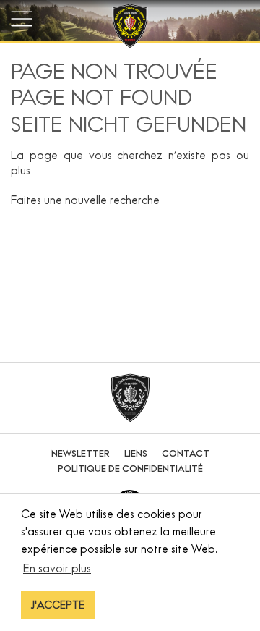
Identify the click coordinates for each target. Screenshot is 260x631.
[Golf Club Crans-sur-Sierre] (130, 28)
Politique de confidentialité (130, 468)
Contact (185, 453)
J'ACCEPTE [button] (57, 604)
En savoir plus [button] (57, 568)
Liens (135, 453)
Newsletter (80, 453)
